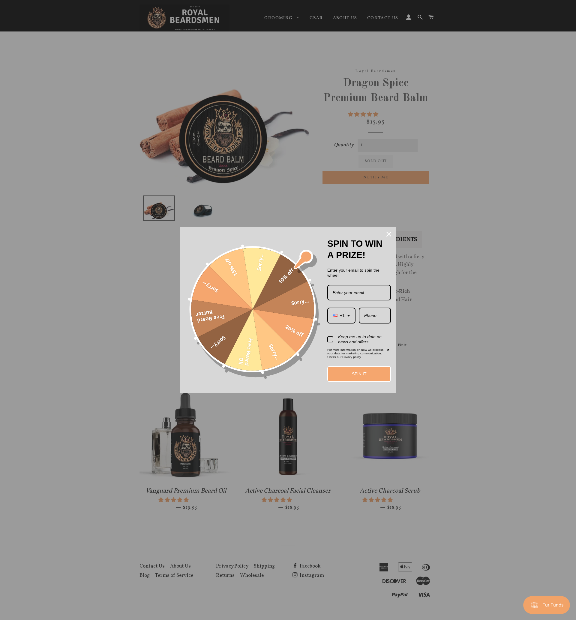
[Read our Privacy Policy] (387, 350)
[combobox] (341, 315)
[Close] (389, 234)
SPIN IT (359, 373)
